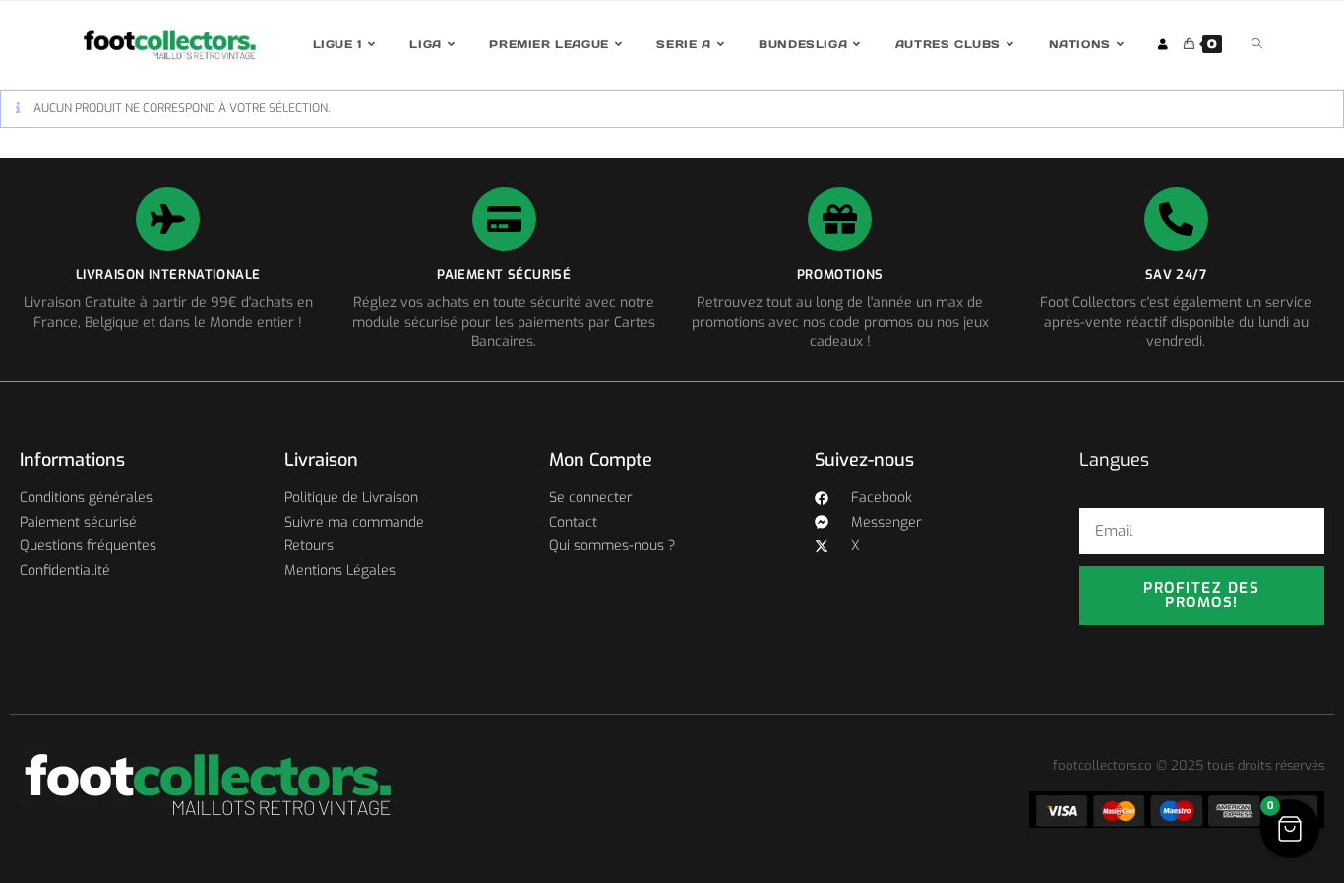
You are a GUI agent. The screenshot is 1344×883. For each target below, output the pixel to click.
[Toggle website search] (1257, 45)
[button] (1289, 828)
